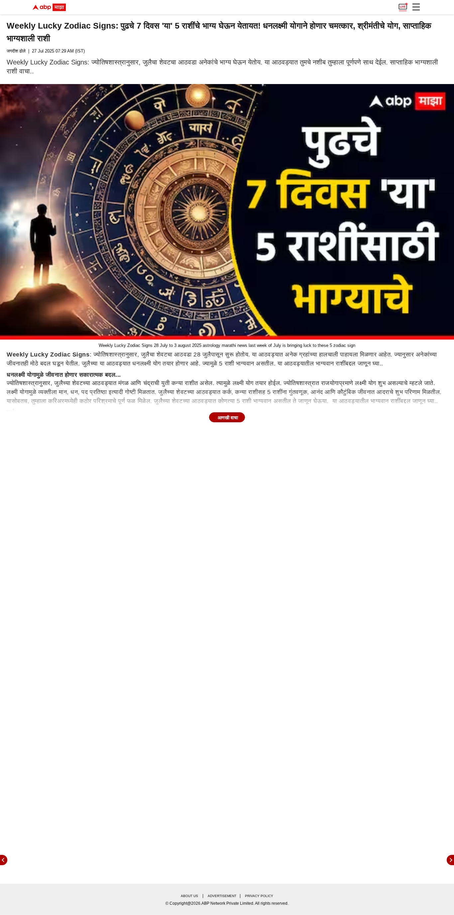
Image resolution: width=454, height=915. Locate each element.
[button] (416, 7)
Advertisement (222, 896)
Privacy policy (259, 896)
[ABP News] (450, 860)
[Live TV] (402, 5)
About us (189, 896)
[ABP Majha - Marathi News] (49, 7)
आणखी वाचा (228, 417)
